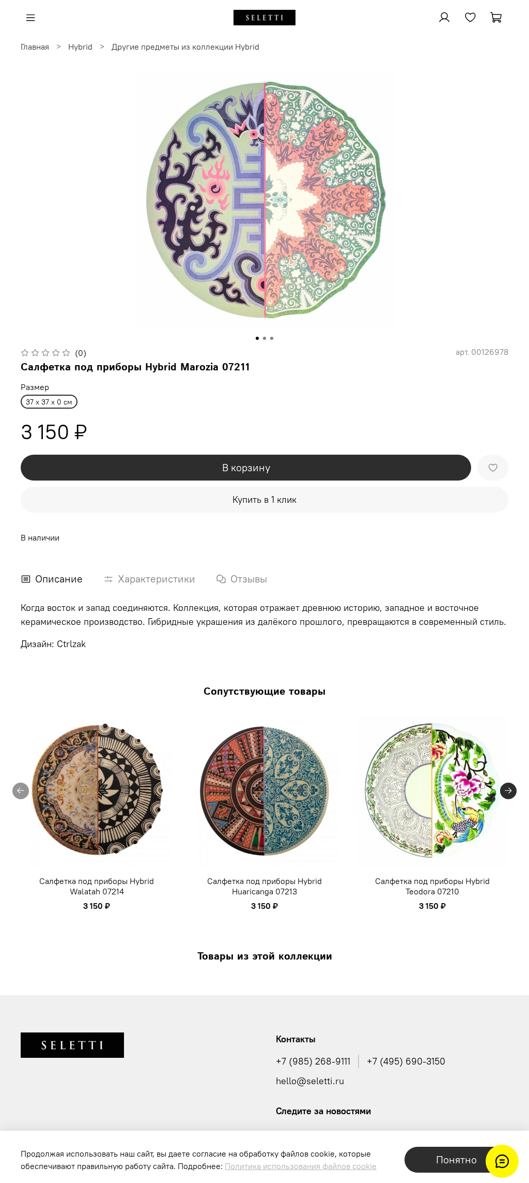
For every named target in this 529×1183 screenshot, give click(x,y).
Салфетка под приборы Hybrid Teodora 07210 (432, 885)
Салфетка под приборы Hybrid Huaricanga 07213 (264, 885)
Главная (35, 46)
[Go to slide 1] (257, 338)
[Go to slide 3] (271, 338)
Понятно (456, 1159)
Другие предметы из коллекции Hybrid (185, 46)
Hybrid (80, 46)
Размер (35, 387)
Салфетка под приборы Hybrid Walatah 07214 (96, 885)
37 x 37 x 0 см (49, 402)
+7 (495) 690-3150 (406, 1061)
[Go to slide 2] (264, 338)
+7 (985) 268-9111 (313, 1061)
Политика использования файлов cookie (301, 1166)
